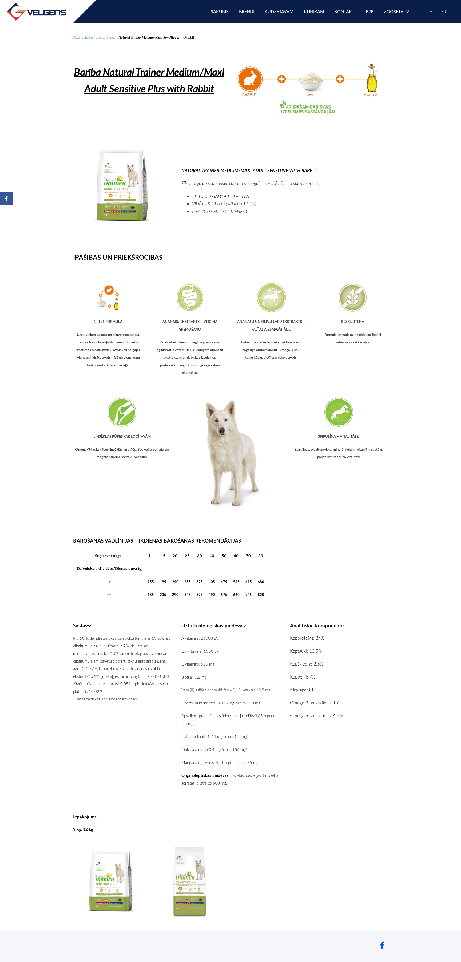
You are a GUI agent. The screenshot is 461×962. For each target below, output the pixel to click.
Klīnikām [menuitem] (314, 11)
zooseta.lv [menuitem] (396, 11)
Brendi (89, 37)
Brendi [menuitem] (246, 11)
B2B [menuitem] (369, 11)
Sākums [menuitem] (220, 11)
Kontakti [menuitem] (345, 11)
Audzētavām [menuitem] (279, 11)
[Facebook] (382, 945)
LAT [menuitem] (431, 11)
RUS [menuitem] (444, 11)
